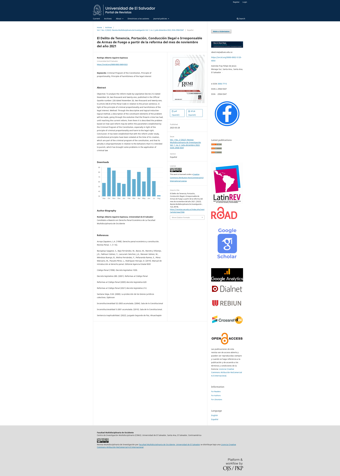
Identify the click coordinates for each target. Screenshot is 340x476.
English (214, 415)
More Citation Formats (181, 217)
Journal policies (160, 18)
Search (242, 18)
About (119, 18)
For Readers (216, 391)
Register (236, 2)
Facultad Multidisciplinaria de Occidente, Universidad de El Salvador (169, 444)
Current (96, 18)
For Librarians (216, 399)
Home (99, 27)
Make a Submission (221, 31)
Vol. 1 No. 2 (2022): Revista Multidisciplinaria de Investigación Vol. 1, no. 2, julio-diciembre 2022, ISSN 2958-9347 (140, 30)
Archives (108, 18)
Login (245, 2)
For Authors (216, 395)
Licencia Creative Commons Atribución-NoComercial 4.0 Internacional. (226, 372)
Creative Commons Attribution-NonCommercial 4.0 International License (186, 177)
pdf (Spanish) (175, 113)
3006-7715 (222, 83)
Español (214, 419)
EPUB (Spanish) (192, 113)
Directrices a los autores (138, 18)
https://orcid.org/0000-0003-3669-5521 (112, 64)
